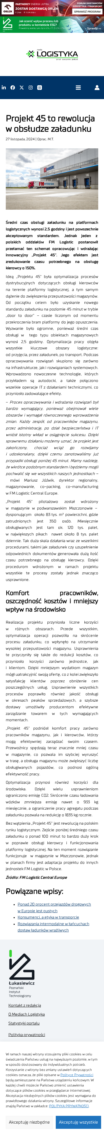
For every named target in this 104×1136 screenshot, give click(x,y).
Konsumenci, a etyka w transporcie (48, 917)
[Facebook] (12, 87)
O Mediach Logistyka (26, 1014)
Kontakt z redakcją (24, 1006)
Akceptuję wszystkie (78, 1122)
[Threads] (39, 87)
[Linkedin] (4, 87)
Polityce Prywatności (76, 1075)
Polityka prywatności (26, 1035)
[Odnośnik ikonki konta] (97, 87)
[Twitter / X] (21, 87)
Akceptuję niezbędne (29, 1122)
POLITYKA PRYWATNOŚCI (69, 1106)
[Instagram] (30, 87)
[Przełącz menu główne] (78, 88)
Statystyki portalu (24, 1023)
